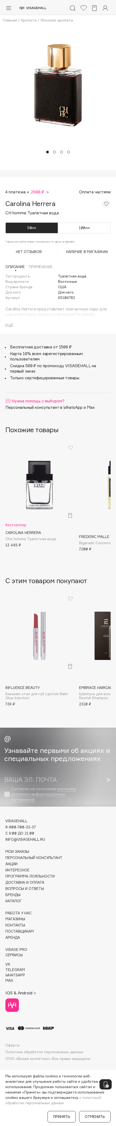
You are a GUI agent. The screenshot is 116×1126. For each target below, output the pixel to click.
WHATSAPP (15, 975)
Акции (11, 864)
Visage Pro (16, 950)
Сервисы (14, 955)
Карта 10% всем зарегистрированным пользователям (46, 356)
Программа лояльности (30, 876)
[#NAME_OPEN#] (106, 1084)
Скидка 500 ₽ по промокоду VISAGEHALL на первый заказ (53, 368)
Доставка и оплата (24, 882)
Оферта (12, 1045)
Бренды (13, 895)
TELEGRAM (15, 970)
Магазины (15, 919)
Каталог (13, 901)
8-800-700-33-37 (20, 827)
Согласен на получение (43, 794)
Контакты (15, 925)
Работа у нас (18, 913)
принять (61, 1116)
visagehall (16, 821)
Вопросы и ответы (24, 889)
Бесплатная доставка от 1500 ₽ (41, 346)
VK (7, 964)
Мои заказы (17, 852)
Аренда (12, 938)
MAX (9, 981)
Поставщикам (19, 931)
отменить (95, 1116)
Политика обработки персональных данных (44, 1052)
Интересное (17, 870)
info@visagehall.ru (25, 840)
